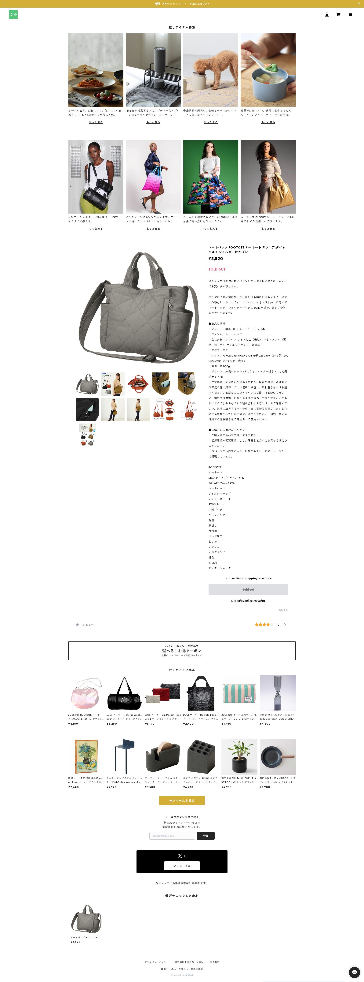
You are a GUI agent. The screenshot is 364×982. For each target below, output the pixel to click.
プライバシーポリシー (156, 962)
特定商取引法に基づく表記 (189, 962)
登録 (205, 836)
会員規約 (215, 962)
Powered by (178, 975)
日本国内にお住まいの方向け (248, 601)
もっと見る (96, 122)
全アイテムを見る (182, 801)
